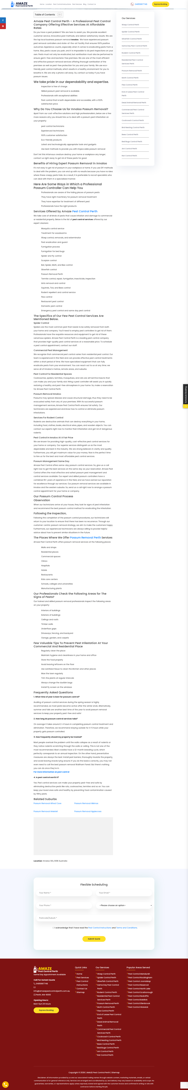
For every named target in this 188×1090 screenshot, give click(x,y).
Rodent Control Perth (131, 53)
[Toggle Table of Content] (58, 14)
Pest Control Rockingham (140, 977)
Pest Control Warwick (138, 1007)
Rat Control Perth (129, 155)
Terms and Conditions (126, 927)
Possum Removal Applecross (87, 811)
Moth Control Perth (130, 78)
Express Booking (160, 4)
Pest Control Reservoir (138, 985)
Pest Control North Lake (139, 988)
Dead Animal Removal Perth (134, 102)
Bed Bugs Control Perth (132, 141)
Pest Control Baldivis (137, 999)
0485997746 (141, 4)
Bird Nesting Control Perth (133, 127)
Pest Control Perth (84, 211)
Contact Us (91, 4)
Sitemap (81, 992)
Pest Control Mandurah (139, 974)
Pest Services (77, 4)
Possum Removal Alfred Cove (47, 803)
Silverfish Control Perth (132, 39)
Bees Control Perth (130, 134)
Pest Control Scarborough (140, 992)
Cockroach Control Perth (133, 120)
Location (49, 4)
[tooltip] (3, 20)
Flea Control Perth (130, 85)
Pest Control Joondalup (139, 981)
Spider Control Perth (131, 31)
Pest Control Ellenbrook (139, 1003)
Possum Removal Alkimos (86, 803)
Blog (84, 4)
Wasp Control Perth (130, 24)
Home (42, 4)
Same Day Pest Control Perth (134, 46)
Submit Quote (94, 939)
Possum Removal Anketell (46, 811)
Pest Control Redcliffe (138, 996)
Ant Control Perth (129, 148)
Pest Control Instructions (62, 4)
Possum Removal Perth (85, 537)
